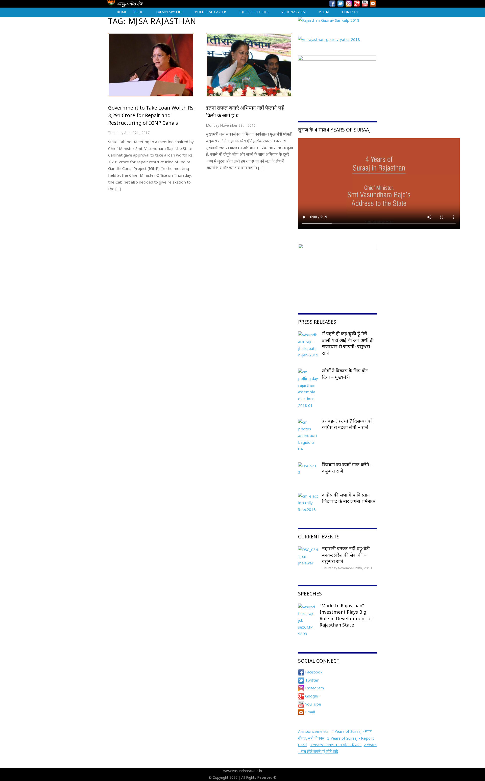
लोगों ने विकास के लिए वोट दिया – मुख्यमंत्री (345, 374)
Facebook (313, 671)
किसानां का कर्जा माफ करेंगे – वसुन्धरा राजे (347, 467)
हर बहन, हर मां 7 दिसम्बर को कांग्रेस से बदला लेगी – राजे (347, 424)
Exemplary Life (169, 12)
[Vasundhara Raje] (125, 5)
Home (122, 12)
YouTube (312, 704)
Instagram (314, 687)
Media (324, 12)
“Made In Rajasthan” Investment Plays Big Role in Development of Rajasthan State (346, 615)
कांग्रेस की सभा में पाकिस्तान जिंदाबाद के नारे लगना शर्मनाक (348, 498)
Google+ (312, 695)
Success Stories (254, 12)
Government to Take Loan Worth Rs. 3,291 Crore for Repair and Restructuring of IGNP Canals (151, 115)
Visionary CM (293, 12)
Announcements (313, 731)
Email (309, 711)
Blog (139, 12)
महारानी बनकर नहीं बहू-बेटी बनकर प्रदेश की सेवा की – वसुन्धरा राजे (346, 554)
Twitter (311, 680)
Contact (350, 12)
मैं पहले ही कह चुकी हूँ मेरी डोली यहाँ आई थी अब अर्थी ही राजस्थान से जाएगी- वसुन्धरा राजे (348, 343)
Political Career (210, 12)
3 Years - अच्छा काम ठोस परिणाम (335, 744)
